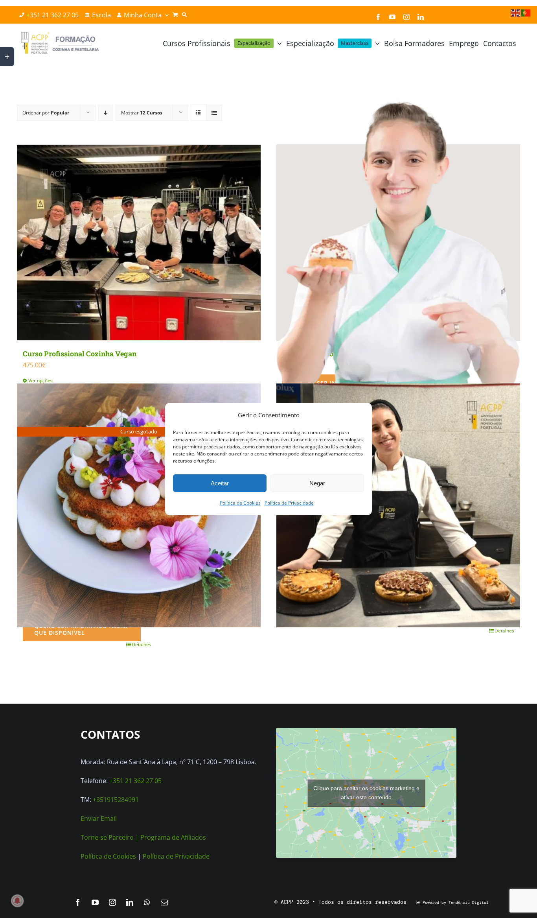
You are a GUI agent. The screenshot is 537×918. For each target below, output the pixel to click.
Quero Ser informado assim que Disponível (81, 629)
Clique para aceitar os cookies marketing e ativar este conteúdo (366, 792)
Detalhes (141, 644)
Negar (317, 483)
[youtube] (392, 17)
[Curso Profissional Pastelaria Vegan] (398, 505)
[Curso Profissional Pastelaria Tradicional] (398, 242)
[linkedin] (420, 17)
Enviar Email (99, 818)
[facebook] (378, 17)
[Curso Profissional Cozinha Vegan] (139, 242)
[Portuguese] (526, 12)
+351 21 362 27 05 (135, 780)
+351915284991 (116, 799)
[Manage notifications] (17, 900)
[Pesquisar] (184, 15)
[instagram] (406, 17)
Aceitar (220, 483)
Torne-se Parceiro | (110, 837)
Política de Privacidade (289, 503)
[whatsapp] (147, 902)
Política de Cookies (240, 503)
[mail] (164, 902)
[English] (516, 12)
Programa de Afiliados (173, 837)
